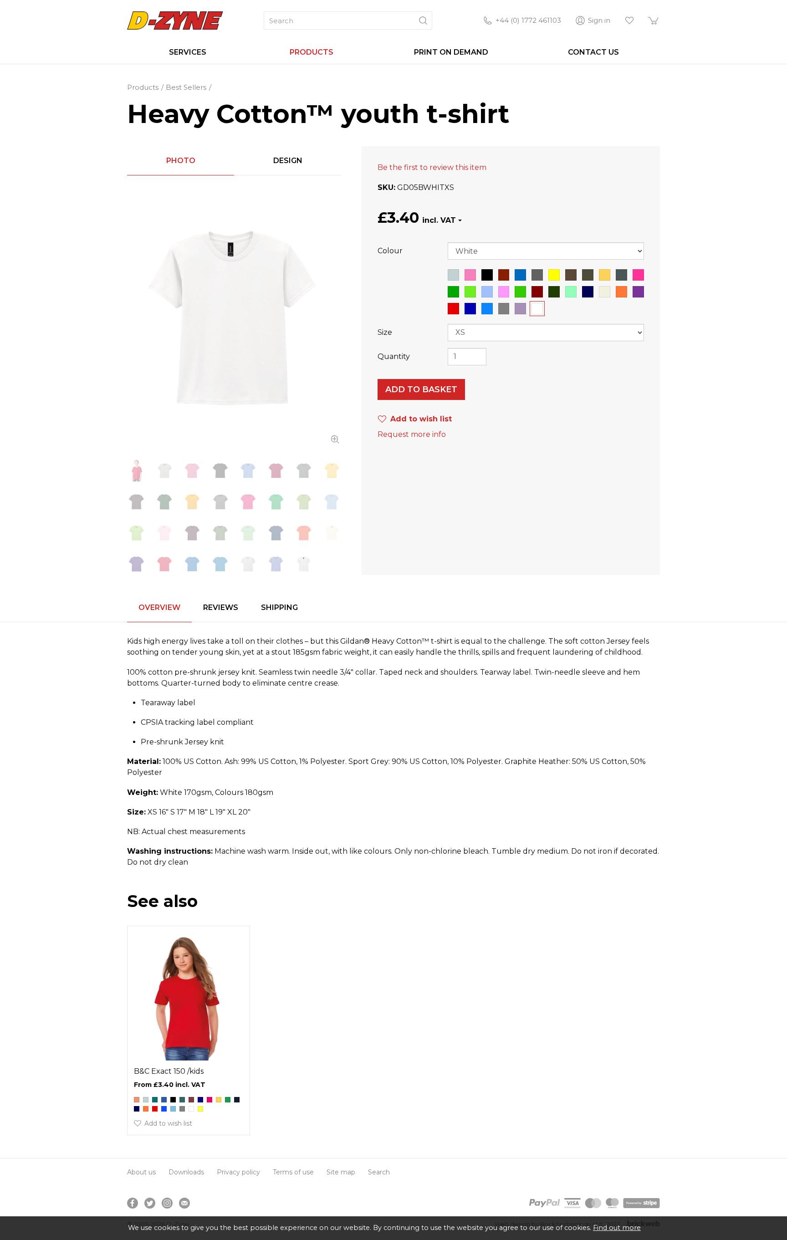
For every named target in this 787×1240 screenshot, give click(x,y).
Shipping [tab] (279, 607)
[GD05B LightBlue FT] (332, 501)
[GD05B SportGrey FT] (248, 563)
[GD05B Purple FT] (136, 563)
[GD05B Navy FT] (276, 533)
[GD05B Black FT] (220, 470)
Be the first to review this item (432, 167)
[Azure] (164, 1099)
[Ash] (145, 1099)
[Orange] (145, 1109)
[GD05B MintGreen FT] (248, 533)
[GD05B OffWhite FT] (332, 533)
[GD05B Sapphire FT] (220, 563)
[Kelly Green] (227, 1099)
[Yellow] (200, 1109)
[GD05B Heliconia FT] (248, 501)
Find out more (617, 1228)
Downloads (186, 1172)
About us (141, 1172)
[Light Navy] (237, 1099)
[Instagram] (167, 1203)
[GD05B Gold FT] (192, 501)
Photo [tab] (180, 160)
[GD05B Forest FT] (164, 501)
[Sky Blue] (173, 1109)
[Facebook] (132, 1203)
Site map (341, 1172)
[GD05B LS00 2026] (136, 470)
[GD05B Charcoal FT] (304, 470)
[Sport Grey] (182, 1109)
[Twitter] (149, 1203)
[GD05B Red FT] (164, 563)
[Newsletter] (184, 1203)
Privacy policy (238, 1172)
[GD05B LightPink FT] (164, 533)
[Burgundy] (191, 1099)
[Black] (173, 1099)
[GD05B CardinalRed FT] (276, 470)
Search (379, 1172)
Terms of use (293, 1172)
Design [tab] (287, 160)
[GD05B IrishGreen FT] (276, 501)
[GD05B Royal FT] (192, 563)
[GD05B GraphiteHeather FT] (220, 501)
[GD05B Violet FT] (276, 563)
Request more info (412, 434)
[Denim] (200, 1099)
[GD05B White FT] (234, 317)
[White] (191, 1109)
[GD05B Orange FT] (304, 533)
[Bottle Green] (182, 1099)
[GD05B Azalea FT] (192, 470)
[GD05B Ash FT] (164, 470)
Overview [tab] (159, 607)
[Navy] (136, 1109)
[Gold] (218, 1099)
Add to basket (421, 389)
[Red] (155, 1109)
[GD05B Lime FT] (136, 533)
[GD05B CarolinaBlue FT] (248, 470)
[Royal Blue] (164, 1109)
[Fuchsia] (209, 1099)
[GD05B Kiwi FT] (304, 501)
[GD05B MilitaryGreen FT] (220, 533)
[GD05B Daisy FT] (332, 470)
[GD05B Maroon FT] (192, 533)
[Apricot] (136, 1099)
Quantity (394, 356)
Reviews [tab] (220, 607)
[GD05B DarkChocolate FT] (136, 501)
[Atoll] (155, 1099)
